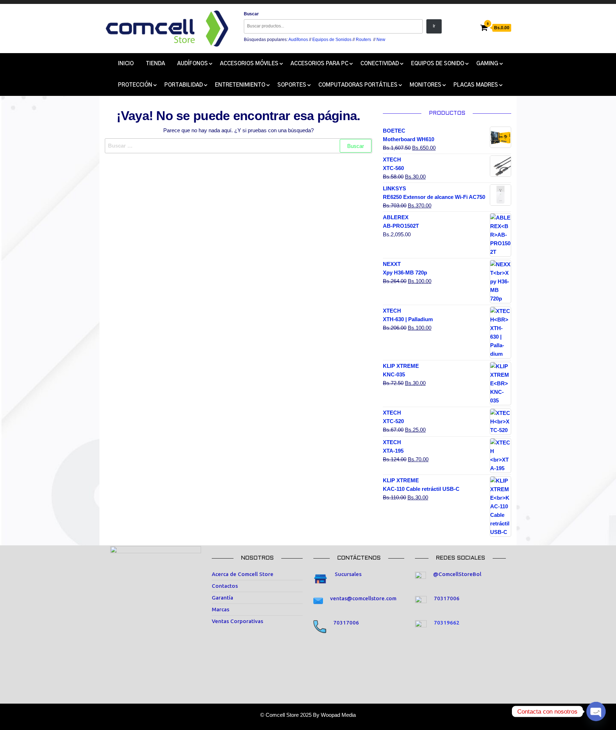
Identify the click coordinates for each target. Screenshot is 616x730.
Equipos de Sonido (437, 63)
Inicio (126, 63)
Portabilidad (183, 85)
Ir (434, 26)
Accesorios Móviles (249, 63)
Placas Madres (475, 85)
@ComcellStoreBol (457, 574)
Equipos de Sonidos (331, 39)
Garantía (222, 598)
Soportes (291, 85)
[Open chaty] (596, 711)
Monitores (425, 85)
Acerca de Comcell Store (242, 574)
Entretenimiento (240, 85)
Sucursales (348, 574)
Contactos (225, 586)
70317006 (346, 623)
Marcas (220, 609)
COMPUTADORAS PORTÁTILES (357, 85)
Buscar (251, 13)
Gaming (487, 63)
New (380, 39)
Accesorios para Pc (319, 63)
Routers (363, 39)
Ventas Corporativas (237, 621)
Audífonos (298, 39)
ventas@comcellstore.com (363, 598)
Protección (135, 85)
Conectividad (379, 63)
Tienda (155, 63)
